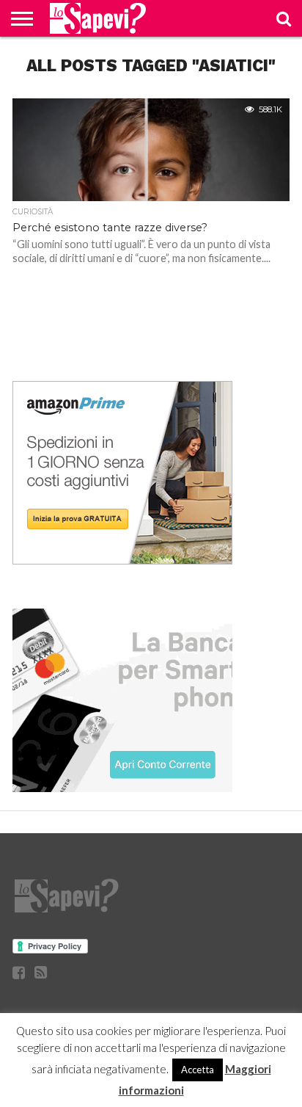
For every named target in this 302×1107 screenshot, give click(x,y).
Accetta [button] (197, 1069)
